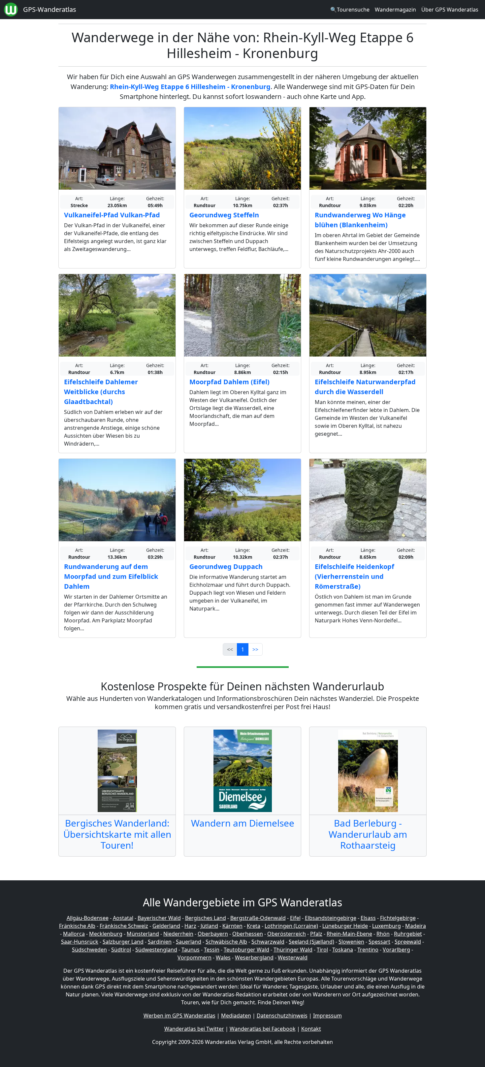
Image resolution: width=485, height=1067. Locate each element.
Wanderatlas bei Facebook (263, 1028)
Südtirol (121, 949)
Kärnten (232, 925)
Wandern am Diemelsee (242, 823)
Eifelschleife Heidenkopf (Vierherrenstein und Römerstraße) (354, 576)
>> (255, 649)
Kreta (253, 925)
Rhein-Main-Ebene (349, 933)
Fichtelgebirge (398, 918)
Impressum (327, 1015)
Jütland (209, 925)
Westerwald (292, 957)
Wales (223, 957)
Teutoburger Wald (246, 949)
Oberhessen (247, 933)
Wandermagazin (395, 9)
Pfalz (316, 933)
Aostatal (123, 918)
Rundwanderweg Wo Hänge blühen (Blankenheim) (360, 219)
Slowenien (351, 941)
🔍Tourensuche (350, 9)
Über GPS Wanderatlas (449, 9)
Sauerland (188, 941)
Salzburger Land (123, 941)
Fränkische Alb (77, 925)
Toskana (342, 949)
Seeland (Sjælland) (311, 941)
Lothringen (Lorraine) (291, 925)
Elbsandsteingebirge (330, 918)
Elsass (368, 918)
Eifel (295, 918)
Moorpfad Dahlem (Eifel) (229, 381)
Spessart (379, 941)
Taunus (190, 949)
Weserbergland (254, 957)
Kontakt (311, 1028)
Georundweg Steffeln (224, 214)
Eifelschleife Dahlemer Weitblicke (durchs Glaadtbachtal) (101, 391)
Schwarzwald (267, 941)
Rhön (383, 933)
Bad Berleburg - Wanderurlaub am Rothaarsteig (368, 834)
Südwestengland (156, 949)
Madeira (415, 925)
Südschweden (89, 949)
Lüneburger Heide (345, 925)
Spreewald (408, 941)
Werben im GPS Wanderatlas (179, 1015)
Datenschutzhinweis (282, 1015)
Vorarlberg (396, 949)
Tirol (322, 949)
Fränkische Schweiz (124, 925)
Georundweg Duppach (226, 566)
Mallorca (74, 933)
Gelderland (166, 925)
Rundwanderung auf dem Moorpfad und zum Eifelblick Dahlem (111, 576)
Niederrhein (178, 933)
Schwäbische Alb (226, 941)
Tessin (211, 949)
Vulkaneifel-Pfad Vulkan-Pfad (112, 214)
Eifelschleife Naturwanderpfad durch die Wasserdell (365, 386)
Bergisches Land (205, 918)
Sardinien (160, 941)
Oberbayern (213, 933)
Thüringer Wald (293, 949)
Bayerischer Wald (159, 918)
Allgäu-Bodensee (88, 918)
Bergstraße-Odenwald (258, 918)
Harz (190, 925)
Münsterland (143, 933)
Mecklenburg (105, 933)
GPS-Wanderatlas (49, 9)
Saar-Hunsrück (79, 941)
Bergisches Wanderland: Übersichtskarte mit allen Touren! (117, 834)
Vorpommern (194, 957)
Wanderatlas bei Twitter (194, 1028)
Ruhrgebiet (408, 933)
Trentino (367, 949)
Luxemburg (386, 925)
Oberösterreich (286, 933)
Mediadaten (236, 1015)
